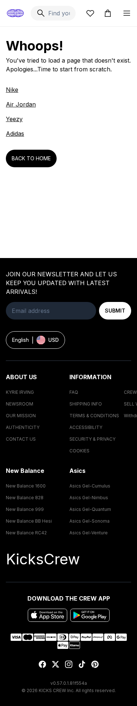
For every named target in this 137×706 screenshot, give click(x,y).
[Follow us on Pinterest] (95, 664)
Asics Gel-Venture (88, 532)
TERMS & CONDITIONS (94, 415)
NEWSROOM (19, 404)
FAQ (73, 392)
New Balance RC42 (26, 532)
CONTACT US (21, 439)
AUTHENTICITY (22, 427)
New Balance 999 (25, 509)
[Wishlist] (90, 13)
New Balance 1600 (26, 486)
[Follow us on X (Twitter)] (55, 664)
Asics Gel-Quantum (90, 509)
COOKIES (79, 450)
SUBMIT (115, 310)
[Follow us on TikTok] (81, 664)
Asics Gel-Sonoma (89, 521)
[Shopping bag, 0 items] (108, 13)
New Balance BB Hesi (29, 521)
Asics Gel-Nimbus (88, 497)
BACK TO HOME (31, 158)
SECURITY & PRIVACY (92, 439)
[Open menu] (126, 13)
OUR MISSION (21, 415)
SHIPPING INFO (85, 404)
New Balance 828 (24, 497)
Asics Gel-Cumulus (89, 486)
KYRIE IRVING (20, 392)
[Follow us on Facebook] (42, 664)
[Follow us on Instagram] (68, 664)
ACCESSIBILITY (85, 427)
